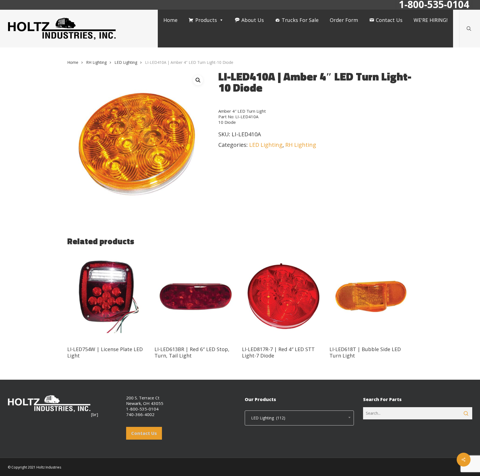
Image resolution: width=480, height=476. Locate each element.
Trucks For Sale (300, 20)
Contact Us (389, 20)
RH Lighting (96, 62)
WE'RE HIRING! (431, 20)
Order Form (344, 20)
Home (170, 20)
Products (206, 20)
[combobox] (299, 417)
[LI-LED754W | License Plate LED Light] (108, 296)
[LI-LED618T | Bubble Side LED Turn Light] (370, 296)
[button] (198, 80)
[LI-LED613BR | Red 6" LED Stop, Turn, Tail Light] (196, 296)
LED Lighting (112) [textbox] (266, 417)
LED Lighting (125, 62)
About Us (252, 20)
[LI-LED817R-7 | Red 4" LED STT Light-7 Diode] (283, 296)
